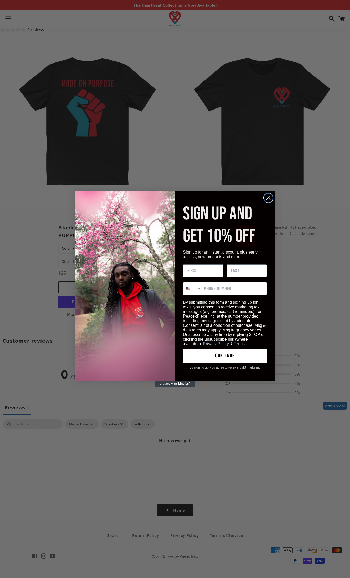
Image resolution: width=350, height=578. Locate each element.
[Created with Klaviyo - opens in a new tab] (175, 384)
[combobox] (192, 288)
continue (225, 356)
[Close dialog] (268, 197)
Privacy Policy (216, 344)
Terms (239, 344)
